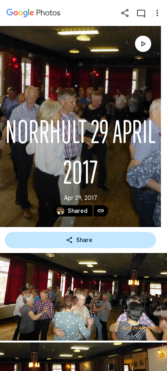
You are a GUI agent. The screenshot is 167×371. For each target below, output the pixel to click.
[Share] (125, 13)
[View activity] (141, 13)
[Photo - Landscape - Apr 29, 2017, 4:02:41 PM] (83, 297)
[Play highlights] (143, 44)
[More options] (157, 13)
